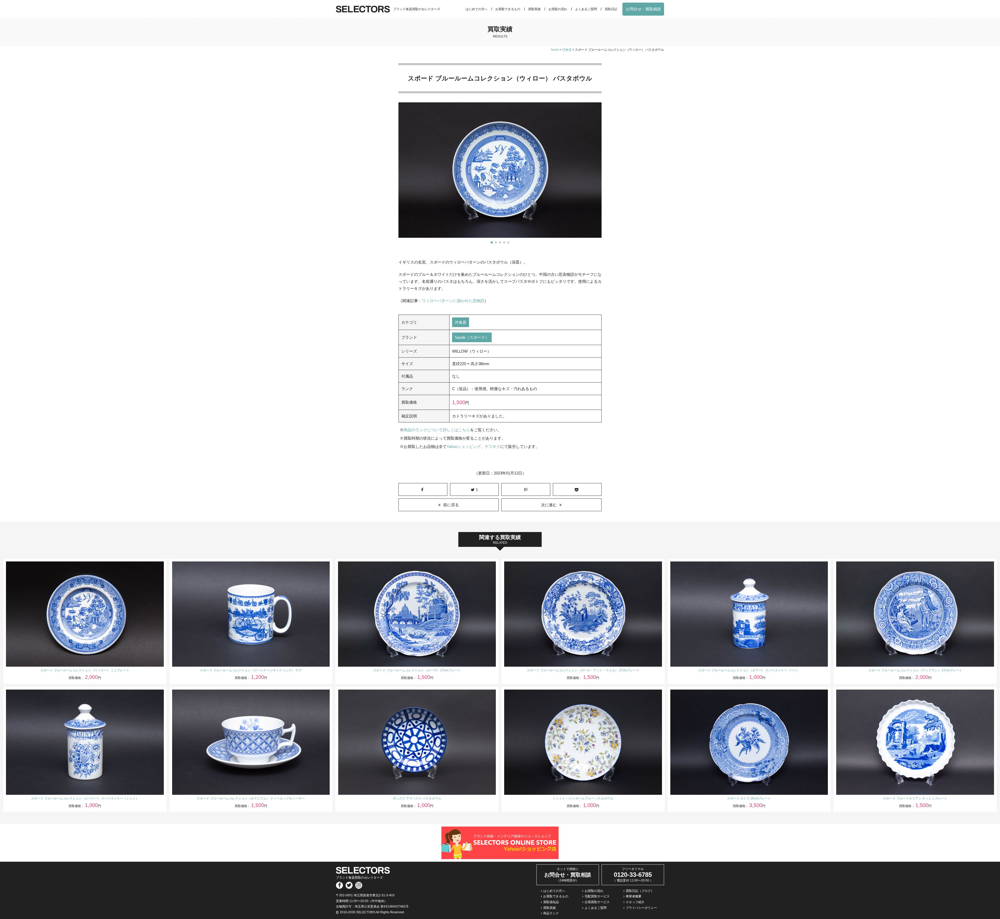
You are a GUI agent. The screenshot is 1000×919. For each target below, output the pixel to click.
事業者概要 (633, 896)
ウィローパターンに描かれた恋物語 (453, 300)
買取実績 (534, 9)
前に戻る (451, 505)
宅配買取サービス (597, 896)
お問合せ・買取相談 (643, 9)
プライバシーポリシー (641, 908)
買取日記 (611, 9)
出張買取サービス (597, 902)
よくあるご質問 (586, 9)
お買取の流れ (557, 9)
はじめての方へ (477, 9)
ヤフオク (492, 446)
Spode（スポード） (472, 337)
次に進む (549, 505)
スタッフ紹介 (635, 902)
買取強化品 (551, 902)
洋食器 (460, 322)
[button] (492, 242)
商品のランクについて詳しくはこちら (437, 430)
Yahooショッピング (464, 446)
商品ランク (551, 913)
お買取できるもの (507, 9)
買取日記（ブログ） (640, 891)
